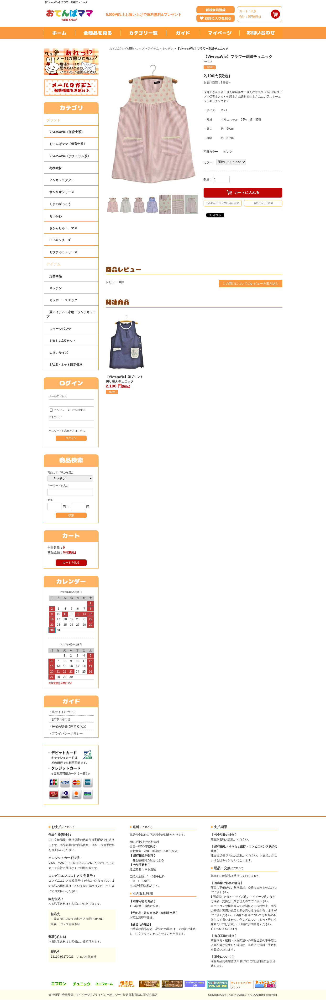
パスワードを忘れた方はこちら (67, 430)
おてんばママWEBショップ (126, 48)
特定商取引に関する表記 (69, 726)
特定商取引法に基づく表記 (140, 994)
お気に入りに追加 (263, 203)
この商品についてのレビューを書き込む (251, 283)
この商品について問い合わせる (222, 203)
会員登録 (68, 994)
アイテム (153, 48)
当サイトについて (64, 712)
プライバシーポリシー (67, 733)
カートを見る (71, 562)
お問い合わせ (61, 719)
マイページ (83, 994)
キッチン (168, 48)
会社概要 (54, 994)
